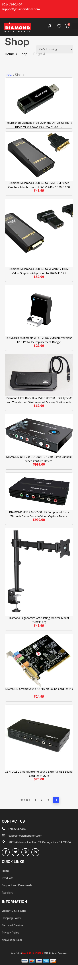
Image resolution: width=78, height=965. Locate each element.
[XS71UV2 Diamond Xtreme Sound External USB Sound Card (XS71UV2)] (39, 737)
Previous (25, 799)
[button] (75, 26)
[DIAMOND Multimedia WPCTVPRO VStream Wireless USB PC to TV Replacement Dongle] (39, 310)
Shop (23, 54)
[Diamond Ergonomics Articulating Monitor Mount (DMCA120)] (39, 572)
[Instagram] (25, 852)
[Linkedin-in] (35, 852)
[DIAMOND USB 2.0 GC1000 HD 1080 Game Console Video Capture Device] (39, 434)
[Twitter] (15, 852)
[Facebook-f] (6, 852)
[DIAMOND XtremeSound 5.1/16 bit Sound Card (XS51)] (39, 660)
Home (9, 54)
